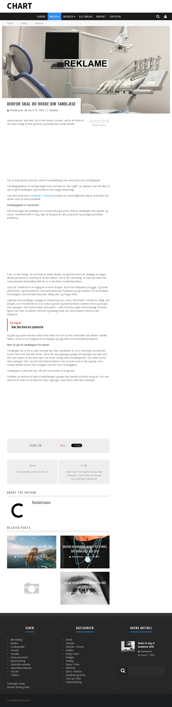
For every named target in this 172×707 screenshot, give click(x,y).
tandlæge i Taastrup (41, 195)
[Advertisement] (58, 151)
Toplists (15, 675)
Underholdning (74, 682)
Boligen (70, 657)
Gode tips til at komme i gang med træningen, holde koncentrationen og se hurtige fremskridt (84, 475)
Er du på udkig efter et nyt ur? (32, 471)
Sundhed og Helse (75, 675)
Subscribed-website (21, 667)
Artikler (68, 16)
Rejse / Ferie (72, 664)
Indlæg (53, 16)
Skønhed (53, 110)
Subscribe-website (20, 664)
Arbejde (70, 643)
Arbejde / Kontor (75, 646)
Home (10, 23)
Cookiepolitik (18, 646)
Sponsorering (18, 660)
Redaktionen (16, 110)
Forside (41, 16)
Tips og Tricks (73, 678)
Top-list (15, 671)
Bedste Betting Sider (18, 687)
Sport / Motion (74, 671)
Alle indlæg (86, 16)
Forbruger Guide (16, 683)
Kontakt (101, 16)
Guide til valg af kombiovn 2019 (146, 644)
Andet (69, 639)
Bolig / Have (72, 653)
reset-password (19, 657)
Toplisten (115, 16)
